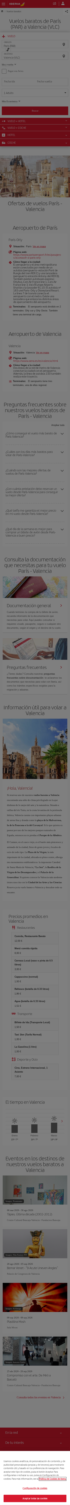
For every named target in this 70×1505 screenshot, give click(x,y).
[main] (35, 1478)
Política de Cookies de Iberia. (52, 1478)
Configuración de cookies (35, 1488)
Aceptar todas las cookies (35, 1498)
